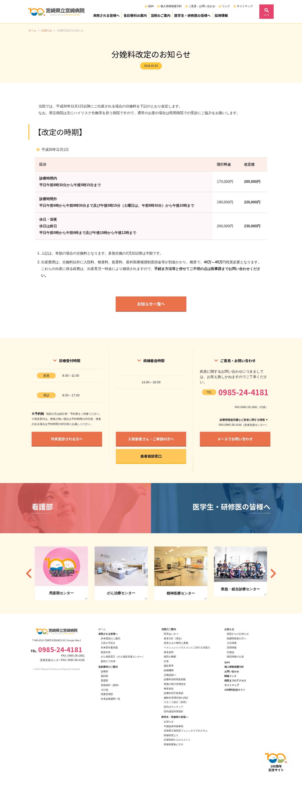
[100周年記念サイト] (276, 761)
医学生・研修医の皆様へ (192, 15)
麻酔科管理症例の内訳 (176, 697)
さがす (267, 15)
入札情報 (232, 643)
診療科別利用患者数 (175, 679)
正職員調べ (170, 675)
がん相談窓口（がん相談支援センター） (123, 656)
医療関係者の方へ (236, 638)
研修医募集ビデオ (173, 744)
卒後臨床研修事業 (173, 726)
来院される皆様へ (106, 15)
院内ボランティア (173, 706)
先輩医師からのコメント (177, 739)
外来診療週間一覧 (110, 698)
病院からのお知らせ (238, 633)
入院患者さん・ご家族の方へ (151, 438)
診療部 (104, 671)
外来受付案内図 (109, 647)
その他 (104, 689)
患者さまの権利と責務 (176, 643)
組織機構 (169, 670)
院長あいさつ (171, 633)
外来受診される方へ (67, 438)
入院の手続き (108, 643)
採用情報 (221, 15)
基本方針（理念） (173, 638)
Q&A (151, 6)
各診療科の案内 (135, 15)
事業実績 (169, 688)
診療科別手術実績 (173, 693)
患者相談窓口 (151, 456)
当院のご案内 (160, 15)
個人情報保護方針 (171, 6)
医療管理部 (107, 694)
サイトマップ (245, 6)
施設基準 (169, 665)
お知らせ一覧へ (151, 304)
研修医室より (171, 735)
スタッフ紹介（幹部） (176, 702)
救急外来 (106, 652)
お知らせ (169, 721)
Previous (28, 573)
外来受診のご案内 (110, 638)
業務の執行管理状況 (175, 684)
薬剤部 (104, 676)
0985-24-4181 (243, 392)
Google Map (73, 640)
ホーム (102, 629)
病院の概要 (170, 656)
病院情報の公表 (235, 656)
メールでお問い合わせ (235, 438)
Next (273, 573)
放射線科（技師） (110, 685)
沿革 (166, 661)
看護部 (104, 680)
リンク (226, 6)
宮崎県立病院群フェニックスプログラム (186, 730)
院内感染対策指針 (173, 711)
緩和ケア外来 (108, 661)
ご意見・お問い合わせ (202, 6)
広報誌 (230, 652)
